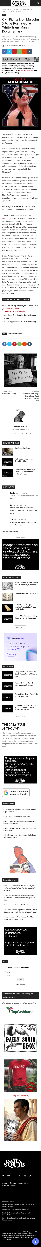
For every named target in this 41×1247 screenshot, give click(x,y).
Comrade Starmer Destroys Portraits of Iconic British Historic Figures (25, 472)
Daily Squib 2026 (32, 1232)
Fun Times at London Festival (22, 905)
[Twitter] (9, 51)
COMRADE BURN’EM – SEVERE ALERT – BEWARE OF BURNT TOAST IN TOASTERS (25, 707)
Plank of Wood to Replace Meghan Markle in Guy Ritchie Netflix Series (25, 607)
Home (4, 10)
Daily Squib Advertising (21, 1095)
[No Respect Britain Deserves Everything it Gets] (7, 462)
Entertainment (7, 454)
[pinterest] (22, 433)
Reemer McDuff (12, 46)
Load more (19, 627)
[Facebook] (4, 51)
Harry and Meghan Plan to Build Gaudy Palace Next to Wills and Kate (26, 674)
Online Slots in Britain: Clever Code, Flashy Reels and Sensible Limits (19, 836)
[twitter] (30, 433)
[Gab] (8, 1176)
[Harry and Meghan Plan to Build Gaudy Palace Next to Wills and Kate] (7, 675)
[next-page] (7, 480)
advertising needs (13, 308)
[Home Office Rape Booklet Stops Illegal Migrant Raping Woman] (7, 619)
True (8, 972)
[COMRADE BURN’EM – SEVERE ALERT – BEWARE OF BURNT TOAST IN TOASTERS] (7, 708)
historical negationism (15, 333)
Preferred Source (25, 70)
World (9, 10)
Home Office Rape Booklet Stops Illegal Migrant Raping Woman (19, 829)
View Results (20, 984)
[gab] (15, 433)
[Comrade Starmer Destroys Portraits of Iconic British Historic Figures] (7, 473)
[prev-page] (3, 480)
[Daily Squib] (3, 46)
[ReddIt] (24, 51)
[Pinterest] (14, 51)
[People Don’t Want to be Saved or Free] (7, 597)
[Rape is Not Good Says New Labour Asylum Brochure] (7, 686)
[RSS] (25, 1176)
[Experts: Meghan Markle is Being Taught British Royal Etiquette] (7, 586)
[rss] (26, 433)
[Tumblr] (29, 51)
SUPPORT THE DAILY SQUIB (14, 312)
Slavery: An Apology (9, 394)
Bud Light (6, 218)
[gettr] (18, 433)
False (8, 976)
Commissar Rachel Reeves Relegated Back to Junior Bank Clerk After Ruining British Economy (19, 888)
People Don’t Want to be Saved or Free (16, 817)
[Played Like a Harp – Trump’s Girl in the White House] (7, 697)
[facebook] (11, 433)
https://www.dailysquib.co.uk (20, 429)
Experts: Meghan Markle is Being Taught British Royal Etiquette (19, 810)
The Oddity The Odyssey (23, 448)
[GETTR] (14, 1176)
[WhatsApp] (19, 51)
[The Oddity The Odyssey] (7, 451)
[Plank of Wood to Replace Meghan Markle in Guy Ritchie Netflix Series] (7, 608)
